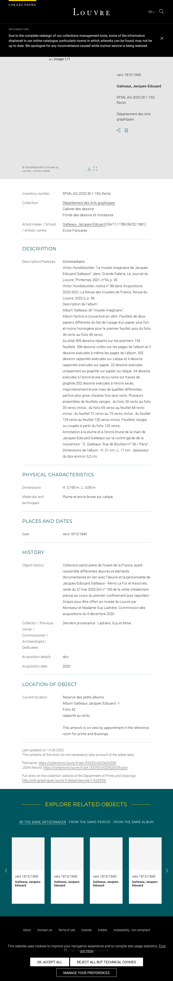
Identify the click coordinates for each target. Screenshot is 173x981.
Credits (102, 930)
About (27, 930)
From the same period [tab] (90, 822)
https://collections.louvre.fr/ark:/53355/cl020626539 (77, 763)
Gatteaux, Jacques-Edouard (139, 86)
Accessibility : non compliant (132, 930)
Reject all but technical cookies (106, 962)
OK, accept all (49, 962)
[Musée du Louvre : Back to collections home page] (91, 11)
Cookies (86, 930)
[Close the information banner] (161, 38)
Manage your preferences (86, 973)
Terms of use (66, 930)
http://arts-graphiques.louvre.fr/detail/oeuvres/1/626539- (64, 780)
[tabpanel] (86, 870)
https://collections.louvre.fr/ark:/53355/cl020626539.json (85, 768)
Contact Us (44, 930)
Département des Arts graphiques (89, 203)
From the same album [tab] (133, 822)
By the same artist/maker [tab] (42, 822)
